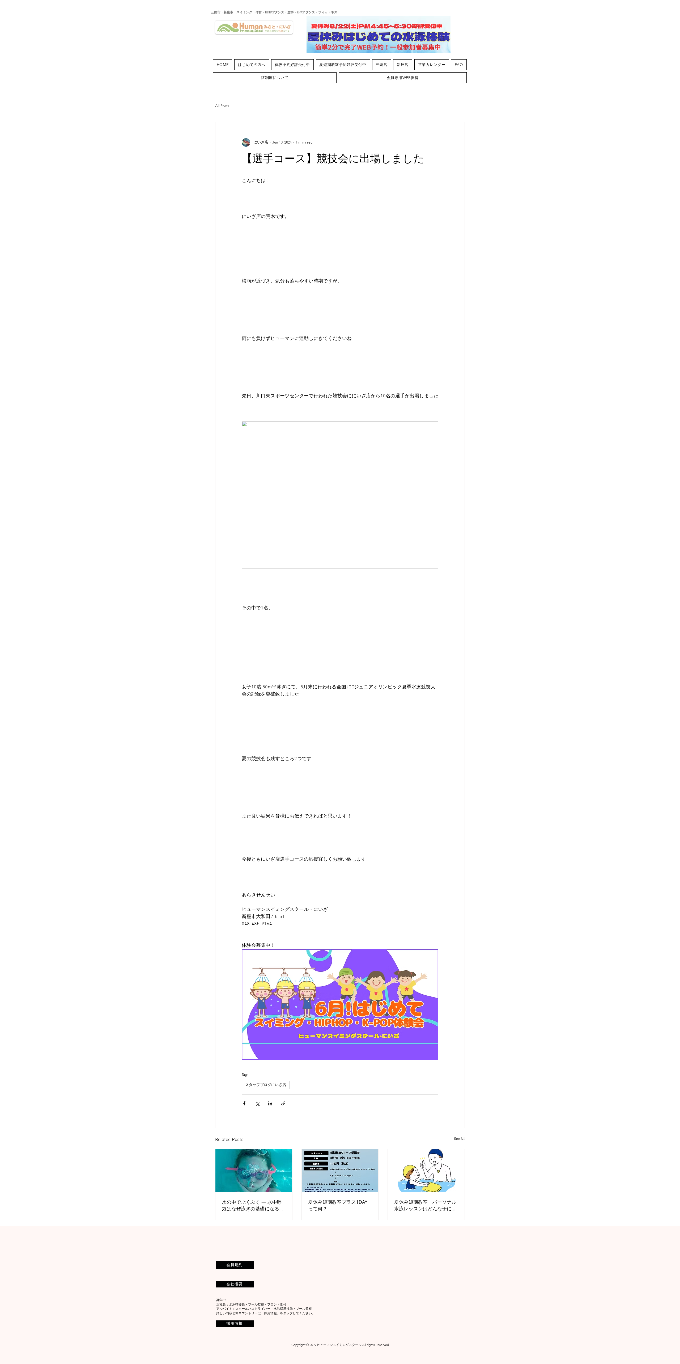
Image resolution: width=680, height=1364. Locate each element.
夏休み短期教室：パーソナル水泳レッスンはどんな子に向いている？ (425, 1205)
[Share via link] (283, 1103)
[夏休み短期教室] (340, 1170)
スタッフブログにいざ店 (265, 1085)
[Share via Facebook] (244, 1103)
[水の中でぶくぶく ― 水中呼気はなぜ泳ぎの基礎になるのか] (253, 1170)
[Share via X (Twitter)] (257, 1103)
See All (459, 1139)
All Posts (222, 105)
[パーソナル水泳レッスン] (426, 1170)
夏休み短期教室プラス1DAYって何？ (337, 1205)
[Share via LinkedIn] (270, 1103)
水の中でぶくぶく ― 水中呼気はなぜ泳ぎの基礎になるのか (253, 1205)
